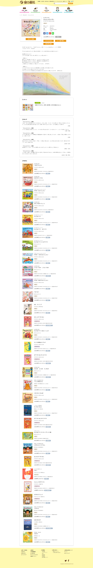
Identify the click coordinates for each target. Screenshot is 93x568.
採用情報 (43, 554)
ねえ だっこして (38, 304)
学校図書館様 (33, 551)
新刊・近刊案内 (24, 550)
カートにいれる (49, 40)
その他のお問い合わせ (56, 552)
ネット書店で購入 (60, 40)
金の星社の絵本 (46, 17)
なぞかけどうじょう (38, 494)
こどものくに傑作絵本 (38, 405)
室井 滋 (35, 447)
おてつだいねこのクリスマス (40, 418)
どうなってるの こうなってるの (41, 267)
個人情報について (45, 557)
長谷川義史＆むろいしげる (42, 383)
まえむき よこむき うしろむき (41, 368)
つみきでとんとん (38, 165)
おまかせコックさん (38, 177)
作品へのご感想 (31, 39)
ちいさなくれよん (38, 406)
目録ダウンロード (56, 551)
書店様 (32, 550)
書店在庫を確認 (49, 43)
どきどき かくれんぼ (38, 393)
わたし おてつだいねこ (39, 317)
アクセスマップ (44, 552)
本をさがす (70, 3)
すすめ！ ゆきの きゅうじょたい (41, 280)
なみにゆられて (37, 519)
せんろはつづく (37, 216)
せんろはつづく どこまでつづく (41, 241)
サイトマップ (67, 553)
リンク (66, 551)
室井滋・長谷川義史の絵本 (38, 380)
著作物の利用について (53, 1)
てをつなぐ (36, 291)
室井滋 (35, 383)
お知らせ (23, 551)
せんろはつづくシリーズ (38, 227)
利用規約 (43, 556)
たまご (35, 470)
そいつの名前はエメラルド (40, 342)
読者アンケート (65, 1)
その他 (51, 30)
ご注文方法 (42, 1)
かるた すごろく (37, 430)
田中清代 (40, 306)
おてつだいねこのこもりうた (40, 354)
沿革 (42, 553)
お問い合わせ (47, 1)
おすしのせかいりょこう (39, 203)
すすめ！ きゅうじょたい (39, 190)
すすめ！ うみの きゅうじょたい (41, 254)
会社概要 (39, 1)
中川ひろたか (36, 472)
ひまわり (36, 533)
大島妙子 (40, 484)
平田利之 (41, 472)
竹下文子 (45, 21)
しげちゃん (36, 508)
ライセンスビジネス (59, 1)
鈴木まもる (51, 21)
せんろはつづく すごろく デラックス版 (42, 432)
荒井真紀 (35, 535)
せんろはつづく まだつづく (40, 229)
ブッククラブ (24, 554)
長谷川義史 (40, 447)
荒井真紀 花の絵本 (37, 532)
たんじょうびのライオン (39, 482)
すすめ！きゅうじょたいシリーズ (39, 189)
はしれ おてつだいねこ (39, 456)
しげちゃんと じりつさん (39, 445)
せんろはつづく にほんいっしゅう (41, 330)
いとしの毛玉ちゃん (38, 381)
